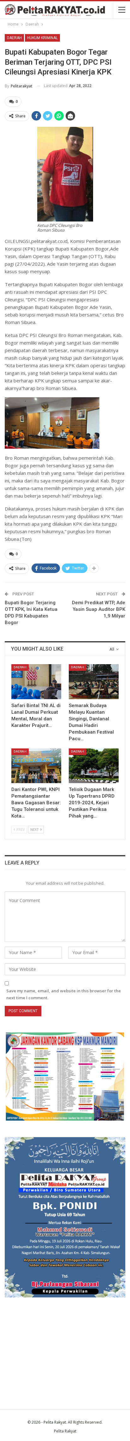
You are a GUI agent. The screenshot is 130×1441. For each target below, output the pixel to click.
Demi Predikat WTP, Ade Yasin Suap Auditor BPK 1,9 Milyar (98, 609)
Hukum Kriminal (42, 38)
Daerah (14, 38)
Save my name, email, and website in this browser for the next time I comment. (63, 994)
